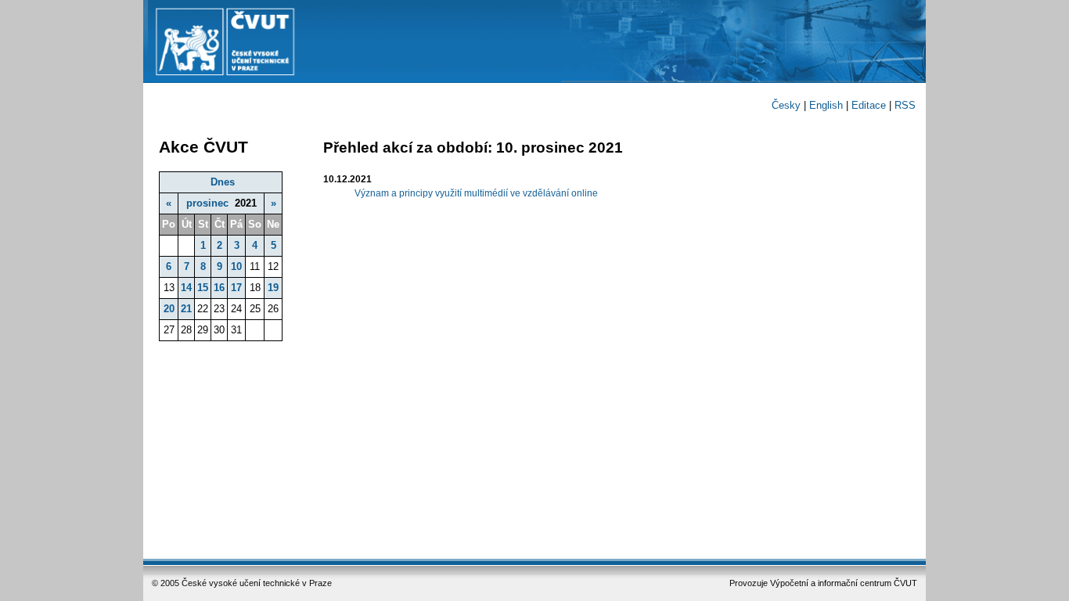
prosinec (207, 203)
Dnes (223, 182)
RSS (905, 105)
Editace (868, 105)
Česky (786, 105)
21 (186, 309)
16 (219, 287)
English (826, 105)
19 (273, 287)
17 (236, 287)
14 (186, 287)
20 (169, 309)
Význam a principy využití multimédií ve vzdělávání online (476, 193)
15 (202, 287)
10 (236, 266)
